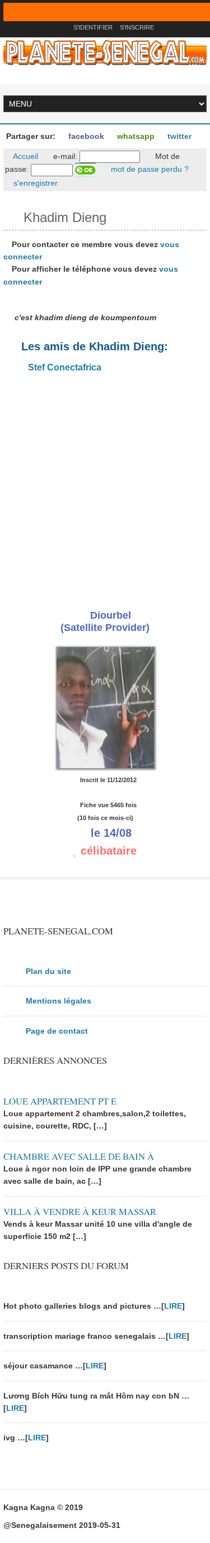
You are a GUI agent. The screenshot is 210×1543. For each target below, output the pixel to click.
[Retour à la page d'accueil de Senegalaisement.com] (61, 27)
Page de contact (57, 1030)
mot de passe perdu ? (149, 169)
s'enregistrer (34, 183)
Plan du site (48, 971)
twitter (178, 136)
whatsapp (135, 136)
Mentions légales (58, 1000)
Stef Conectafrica (63, 367)
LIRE (173, 1305)
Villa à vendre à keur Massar (79, 1211)
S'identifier (93, 27)
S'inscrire (137, 27)
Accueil (24, 156)
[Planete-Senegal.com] (105, 51)
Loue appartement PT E (59, 1100)
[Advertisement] (105, 487)
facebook (85, 136)
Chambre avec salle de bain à (78, 1156)
